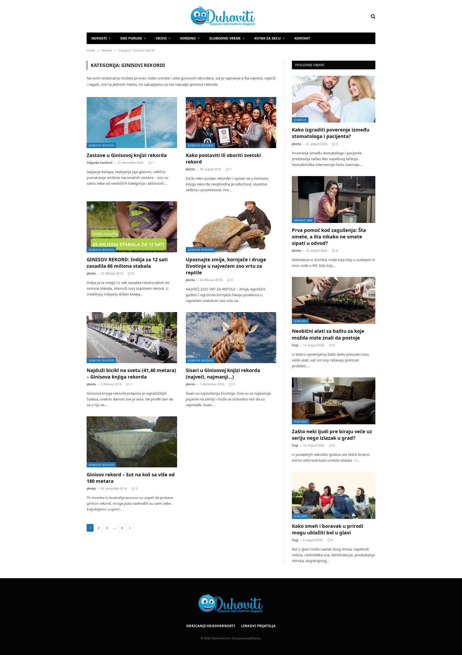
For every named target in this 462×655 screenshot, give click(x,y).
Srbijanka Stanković (100, 163)
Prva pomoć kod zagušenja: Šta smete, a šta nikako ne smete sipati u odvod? (329, 236)
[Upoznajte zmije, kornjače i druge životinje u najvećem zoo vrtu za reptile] (231, 226)
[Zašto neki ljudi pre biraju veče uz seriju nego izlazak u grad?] (333, 400)
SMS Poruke (131, 38)
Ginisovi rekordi (101, 145)
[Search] (372, 16)
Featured (300, 321)
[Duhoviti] (171, 16)
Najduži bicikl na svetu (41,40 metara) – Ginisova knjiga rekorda (131, 373)
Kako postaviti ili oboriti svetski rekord (223, 158)
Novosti (99, 38)
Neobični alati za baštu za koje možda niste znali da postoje (328, 334)
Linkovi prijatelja (258, 626)
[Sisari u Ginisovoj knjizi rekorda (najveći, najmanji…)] (231, 337)
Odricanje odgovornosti (210, 626)
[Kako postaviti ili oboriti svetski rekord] (231, 122)
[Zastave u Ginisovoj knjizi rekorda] (132, 122)
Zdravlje (300, 120)
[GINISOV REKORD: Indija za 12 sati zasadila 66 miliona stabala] (132, 226)
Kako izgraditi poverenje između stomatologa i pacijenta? (330, 132)
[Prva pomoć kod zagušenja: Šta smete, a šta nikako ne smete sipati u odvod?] (333, 199)
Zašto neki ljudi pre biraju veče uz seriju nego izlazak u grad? (332, 434)
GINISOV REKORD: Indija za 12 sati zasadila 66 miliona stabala (127, 262)
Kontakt (302, 38)
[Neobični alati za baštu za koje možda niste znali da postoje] (333, 300)
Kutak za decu (267, 38)
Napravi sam (303, 220)
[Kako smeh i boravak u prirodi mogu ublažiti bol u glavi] (333, 495)
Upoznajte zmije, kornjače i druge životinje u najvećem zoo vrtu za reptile (226, 266)
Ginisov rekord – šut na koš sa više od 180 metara (131, 477)
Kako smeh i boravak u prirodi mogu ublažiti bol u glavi (327, 529)
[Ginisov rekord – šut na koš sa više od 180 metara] (132, 441)
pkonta (190, 169)
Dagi (295, 345)
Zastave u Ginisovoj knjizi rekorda (127, 155)
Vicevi (161, 38)
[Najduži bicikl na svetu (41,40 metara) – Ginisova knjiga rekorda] (132, 337)
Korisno (188, 38)
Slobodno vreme (225, 38)
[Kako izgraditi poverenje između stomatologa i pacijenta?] (333, 99)
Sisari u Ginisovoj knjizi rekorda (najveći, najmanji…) (223, 373)
